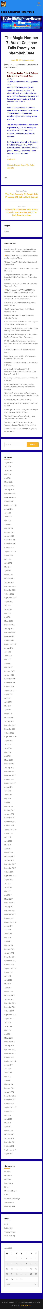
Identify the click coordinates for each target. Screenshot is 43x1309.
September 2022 (10, 644)
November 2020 (10, 729)
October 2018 (9, 825)
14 (12, 1269)
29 (17, 1279)
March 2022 (8, 667)
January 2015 (9, 999)
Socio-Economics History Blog (17, 11)
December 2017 (10, 864)
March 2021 (8, 714)
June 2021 (8, 702)
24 (26, 1274)
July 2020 (7, 744)
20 (7, 1274)
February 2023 (9, 625)
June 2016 (8, 934)
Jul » (35, 1284)
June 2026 (8, 470)
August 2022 (8, 648)
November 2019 (10, 775)
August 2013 (8, 1065)
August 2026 (8, 463)
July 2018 (7, 837)
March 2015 (8, 992)
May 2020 (7, 752)
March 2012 (8, 1131)
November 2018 (10, 822)
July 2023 (7, 605)
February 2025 (9, 532)
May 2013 (7, 1077)
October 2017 (9, 872)
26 (36, 1274)
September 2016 (10, 922)
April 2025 (7, 524)
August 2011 (8, 1154)
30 (21, 1279)
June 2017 (8, 887)
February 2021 (9, 717)
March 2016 (8, 945)
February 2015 (9, 995)
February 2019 (9, 810)
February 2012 (9, 1134)
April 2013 (7, 1080)
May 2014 (7, 1030)
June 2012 (8, 1119)
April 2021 (7, 710)
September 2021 (10, 690)
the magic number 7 (23, 90)
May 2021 (7, 706)
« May (8, 1284)
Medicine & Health (10, 1191)
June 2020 (8, 748)
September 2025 (10, 505)
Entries (8, 1228)
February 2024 (9, 578)
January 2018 (9, 860)
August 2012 (8, 1111)
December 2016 (10, 910)
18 (31, 1269)
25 (31, 1274)
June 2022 (8, 656)
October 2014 (9, 1011)
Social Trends (9, 1202)
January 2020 (9, 768)
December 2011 (10, 1142)
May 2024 (7, 567)
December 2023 (10, 586)
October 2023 (9, 594)
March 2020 (8, 760)
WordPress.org (9, 1236)
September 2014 (10, 1015)
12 (36, 1264)
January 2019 (9, 814)
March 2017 (8, 899)
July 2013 (7, 1069)
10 (26, 1264)
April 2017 (7, 895)
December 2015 (10, 957)
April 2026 (7, 478)
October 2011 (9, 1146)
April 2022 (7, 663)
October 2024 (9, 548)
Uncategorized (9, 1206)
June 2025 (8, 517)
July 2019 (7, 791)
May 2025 (7, 520)
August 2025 (8, 509)
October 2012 (9, 1103)
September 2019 (10, 783)
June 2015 (8, 980)
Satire (6, 1195)
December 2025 (10, 494)
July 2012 (7, 1115)
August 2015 (8, 972)
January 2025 (9, 536)
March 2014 (8, 1038)
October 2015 (9, 964)
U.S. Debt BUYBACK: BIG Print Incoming (17, 399)
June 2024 (8, 563)
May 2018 (7, 845)
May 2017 (7, 891)
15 (17, 1269)
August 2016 (8, 926)
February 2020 (9, 764)
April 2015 (7, 988)
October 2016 (9, 918)
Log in (6, 1224)
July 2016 (7, 930)
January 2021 (9, 721)
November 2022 (10, 636)
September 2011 (10, 1150)
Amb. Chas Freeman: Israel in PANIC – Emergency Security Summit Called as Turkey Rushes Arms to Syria (20, 371)
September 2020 (10, 737)
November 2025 (10, 497)
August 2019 (8, 787)
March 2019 (8, 806)
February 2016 (9, 949)
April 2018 (7, 849)
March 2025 (8, 528)
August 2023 (8, 602)
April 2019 (7, 802)
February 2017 (9, 903)
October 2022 (9, 640)
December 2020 (10, 725)
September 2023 (10, 598)
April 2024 (7, 571)
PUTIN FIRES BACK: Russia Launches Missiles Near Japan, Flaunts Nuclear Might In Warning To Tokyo (21, 343)
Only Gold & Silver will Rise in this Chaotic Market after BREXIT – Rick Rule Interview (21, 212)
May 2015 (7, 984)
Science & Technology (12, 1199)
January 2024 (9, 582)
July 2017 (7, 883)
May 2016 (7, 938)
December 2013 (10, 1049)
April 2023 (7, 617)
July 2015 (7, 976)
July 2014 (7, 1022)
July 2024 (7, 559)
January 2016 (9, 953)
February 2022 (9, 671)
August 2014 (8, 1019)
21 (12, 1274)
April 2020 (7, 756)
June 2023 (8, 609)
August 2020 (8, 741)
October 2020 (9, 733)
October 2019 (9, 779)
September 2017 (10, 876)
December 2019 (10, 771)
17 (26, 1269)
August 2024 (8, 555)
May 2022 (7, 659)
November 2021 (10, 683)
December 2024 (10, 540)
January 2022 (9, 675)
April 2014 (7, 1034)
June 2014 (8, 1026)
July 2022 (7, 652)
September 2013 (10, 1061)
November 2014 (10, 1007)
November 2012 (10, 1100)
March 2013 (8, 1084)
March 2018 (8, 853)
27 (7, 1279)
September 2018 (10, 829)
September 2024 (10, 551)
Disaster (7, 1171)
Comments (10, 1232)
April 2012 (7, 1127)
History (6, 1187)
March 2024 (8, 575)
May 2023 (7, 613)
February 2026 (9, 486)
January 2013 (9, 1092)
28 (12, 1279)
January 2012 (9, 1138)
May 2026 (7, 474)
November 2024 (10, 544)
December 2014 (10, 1003)
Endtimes (7, 1179)
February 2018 (9, 856)
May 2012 (7, 1123)
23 (21, 1274)
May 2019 (7, 799)
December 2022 (10, 633)
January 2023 (9, 629)
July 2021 (7, 698)
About (6, 231)
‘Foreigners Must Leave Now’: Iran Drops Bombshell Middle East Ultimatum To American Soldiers (20, 277)
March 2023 (8, 621)
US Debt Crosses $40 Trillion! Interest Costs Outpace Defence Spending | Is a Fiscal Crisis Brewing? (19, 386)
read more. (11, 159)
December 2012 (10, 1096)
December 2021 (10, 679)
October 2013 (9, 1057)
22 (17, 1274)
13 (7, 1269)
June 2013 (8, 1073)
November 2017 (10, 868)
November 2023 (10, 590)
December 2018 (10, 818)
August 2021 (8, 694)
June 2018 (8, 841)
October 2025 (9, 501)
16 (21, 1269)
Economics (8, 1175)
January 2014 (9, 1046)
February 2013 (9, 1088)
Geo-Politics (8, 1183)
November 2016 (10, 914)
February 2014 (9, 1042)
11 (31, 1264)
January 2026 (9, 490)
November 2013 (10, 1053)
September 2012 (10, 1107)
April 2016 (7, 941)
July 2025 (7, 513)
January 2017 (9, 907)
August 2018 (8, 833)
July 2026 (7, 466)
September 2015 (10, 968)
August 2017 (8, 880)
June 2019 (8, 795)
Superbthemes (25, 1305)
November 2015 (10, 961)
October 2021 (9, 687)
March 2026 (8, 482)
